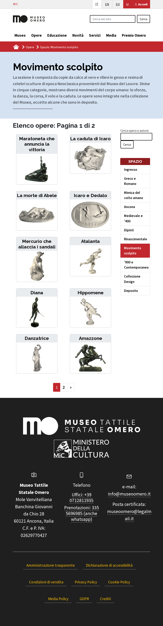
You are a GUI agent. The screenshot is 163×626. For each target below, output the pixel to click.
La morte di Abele (37, 195)
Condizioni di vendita (46, 582)
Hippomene (91, 292)
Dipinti (129, 230)
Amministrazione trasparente (50, 565)
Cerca (143, 19)
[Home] (29, 19)
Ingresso (130, 169)
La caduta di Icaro (90, 138)
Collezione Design (132, 279)
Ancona (129, 207)
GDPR (84, 598)
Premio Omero (134, 35)
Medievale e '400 (133, 218)
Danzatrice (37, 338)
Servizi (95, 35)
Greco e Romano (130, 181)
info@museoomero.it (129, 494)
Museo (20, 35)
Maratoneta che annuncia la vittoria (37, 144)
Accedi (142, 4)
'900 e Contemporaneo (136, 265)
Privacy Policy (86, 582)
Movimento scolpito (132, 250)
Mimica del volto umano (133, 195)
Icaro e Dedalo (90, 195)
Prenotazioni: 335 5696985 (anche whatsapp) (81, 513)
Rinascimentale (135, 239)
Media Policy (58, 598)
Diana (36, 292)
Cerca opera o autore (134, 130)
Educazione (57, 35)
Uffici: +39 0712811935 (81, 497)
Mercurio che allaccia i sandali (36, 243)
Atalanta (90, 241)
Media (111, 35)
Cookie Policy (119, 582)
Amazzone (90, 338)
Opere (36, 35)
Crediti (105, 598)
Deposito (131, 290)
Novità (77, 35)
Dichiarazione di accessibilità (109, 565)
